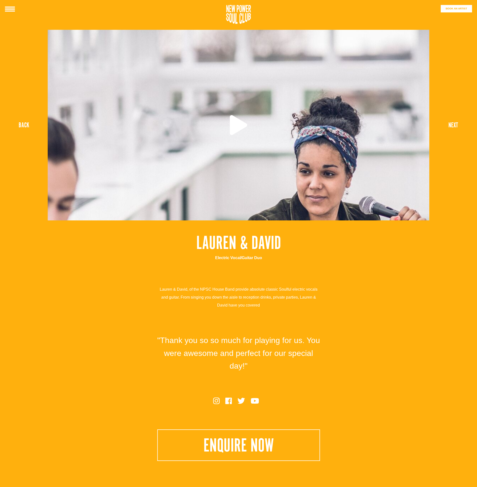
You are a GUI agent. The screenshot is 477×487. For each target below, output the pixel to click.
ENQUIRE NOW (238, 445)
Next (453, 125)
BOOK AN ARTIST (456, 8)
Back (24, 125)
